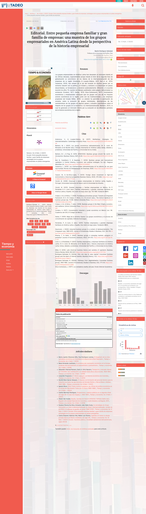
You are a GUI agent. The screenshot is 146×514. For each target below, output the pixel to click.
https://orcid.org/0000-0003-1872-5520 (97, 59)
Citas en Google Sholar (39, 193)
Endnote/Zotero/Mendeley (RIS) (36, 231)
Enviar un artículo (130, 21)
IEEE (43, 223)
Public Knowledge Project (75, 343)
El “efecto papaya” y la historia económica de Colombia (90, 376)
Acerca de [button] (9, 270)
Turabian (35, 226)
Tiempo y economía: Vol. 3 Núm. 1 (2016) (72, 374)
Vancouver (42, 226)
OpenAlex (121, 186)
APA (41, 221)
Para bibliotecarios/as (124, 70)
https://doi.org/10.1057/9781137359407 (77, 164)
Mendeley (121, 182)
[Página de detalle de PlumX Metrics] (39, 142)
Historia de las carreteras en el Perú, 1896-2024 (130, 304)
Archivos (8, 263)
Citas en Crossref (39, 179)
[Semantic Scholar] (111, 123)
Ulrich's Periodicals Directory (126, 210)
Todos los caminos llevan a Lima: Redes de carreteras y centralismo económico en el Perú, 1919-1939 (130, 296)
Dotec (119, 148)
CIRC (119, 133)
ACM (31, 221)
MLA (48, 223)
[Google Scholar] (91, 123)
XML (40, 119)
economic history (60, 128)
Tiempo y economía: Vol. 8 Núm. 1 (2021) (80, 384)
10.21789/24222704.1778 (104, 21)
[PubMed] (101, 123)
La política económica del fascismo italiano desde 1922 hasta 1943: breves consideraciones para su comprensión (130, 276)
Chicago (31, 223)
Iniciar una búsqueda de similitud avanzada (80, 429)
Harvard (38, 223)
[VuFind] (94, 123)
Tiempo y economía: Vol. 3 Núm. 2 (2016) (72, 403)
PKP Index (121, 190)
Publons (120, 197)
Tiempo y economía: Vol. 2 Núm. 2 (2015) (72, 378)
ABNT (46, 221)
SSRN (119, 205)
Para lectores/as (122, 62)
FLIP (40, 115)
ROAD (119, 201)
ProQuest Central (123, 193)
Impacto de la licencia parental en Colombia (130, 310)
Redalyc (120, 229)
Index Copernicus (123, 167)
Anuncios (8, 266)
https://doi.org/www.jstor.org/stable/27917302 (91, 252)
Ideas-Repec (121, 163)
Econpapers (121, 152)
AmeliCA (120, 218)
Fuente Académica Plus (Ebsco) (127, 226)
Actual (8, 260)
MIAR (119, 178)
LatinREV (120, 174)
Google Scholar (122, 118)
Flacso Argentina (122, 159)
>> (70, 425)
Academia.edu (122, 121)
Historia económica (61, 122)
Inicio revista (9, 257)
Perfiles (68, 335)
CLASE (120, 137)
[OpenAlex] (108, 123)
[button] (144, 103)
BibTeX (30, 234)
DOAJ (119, 222)
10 (67, 425)
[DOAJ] (104, 123)
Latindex (120, 171)
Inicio (26, 13)
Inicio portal (9, 253)
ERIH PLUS (121, 156)
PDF (40, 111)
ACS (36, 221)
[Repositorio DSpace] (98, 123)
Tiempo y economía (8, 245)
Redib (119, 233)
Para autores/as (122, 66)
